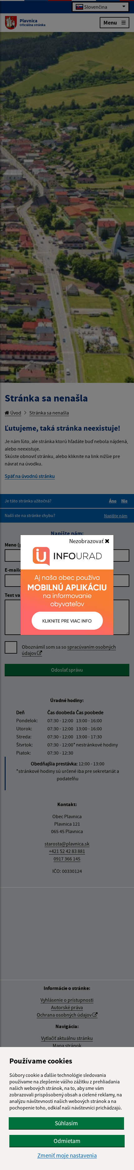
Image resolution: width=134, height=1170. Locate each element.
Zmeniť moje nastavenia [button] (67, 1156)
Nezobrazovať (87, 541)
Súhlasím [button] (66, 1123)
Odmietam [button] (67, 1141)
